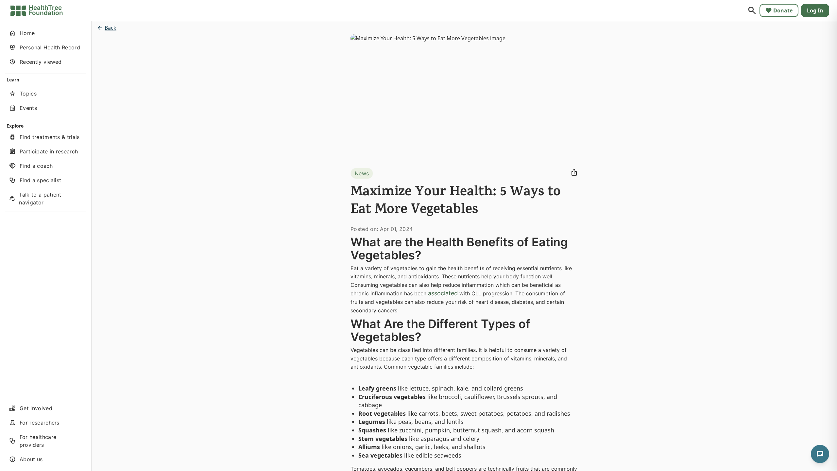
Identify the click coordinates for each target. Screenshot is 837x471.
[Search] (752, 10)
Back (110, 27)
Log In (815, 10)
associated (443, 293)
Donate (783, 10)
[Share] (574, 172)
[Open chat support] (820, 454)
